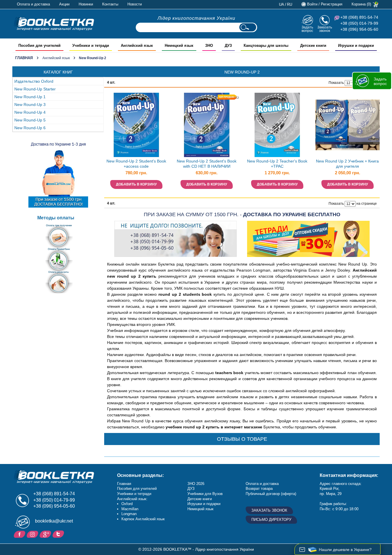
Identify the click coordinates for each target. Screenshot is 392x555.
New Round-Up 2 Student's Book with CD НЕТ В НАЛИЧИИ (206, 164)
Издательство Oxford (33, 81)
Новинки (86, 4)
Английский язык (56, 58)
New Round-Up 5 (30, 120)
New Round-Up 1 (30, 96)
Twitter (59, 534)
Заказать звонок (324, 28)
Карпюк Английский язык (143, 519)
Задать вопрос (307, 28)
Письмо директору (271, 519)
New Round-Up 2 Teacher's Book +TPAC (277, 164)
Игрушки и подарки (203, 504)
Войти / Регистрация (324, 4)
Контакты (110, 4)
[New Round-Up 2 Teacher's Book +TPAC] (277, 125)
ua (281, 4)
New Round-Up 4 (30, 112)
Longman (129, 514)
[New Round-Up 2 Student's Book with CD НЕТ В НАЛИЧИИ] (206, 125)
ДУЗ (191, 488)
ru (289, 4)
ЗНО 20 (193, 483)
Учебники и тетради (134, 494)
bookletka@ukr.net (54, 521)
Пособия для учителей (137, 488)
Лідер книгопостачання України (196, 18)
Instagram (33, 534)
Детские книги (199, 499)
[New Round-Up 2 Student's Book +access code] (136, 125)
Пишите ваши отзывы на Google (46, 534)
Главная (24, 58)
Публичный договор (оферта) (271, 494)
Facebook (20, 534)
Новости (134, 4)
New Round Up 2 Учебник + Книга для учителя (347, 164)
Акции (64, 4)
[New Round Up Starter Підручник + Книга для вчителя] (347, 125)
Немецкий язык (200, 509)
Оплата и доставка (33, 4)
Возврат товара (259, 488)
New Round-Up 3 (30, 104)
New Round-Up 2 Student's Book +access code (136, 164)
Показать (336, 83)
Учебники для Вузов (205, 494)
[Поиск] (247, 27)
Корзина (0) (361, 4)
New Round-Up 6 (30, 127)
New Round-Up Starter (35, 89)
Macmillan (129, 509)
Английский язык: (132, 499)
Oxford (127, 504)
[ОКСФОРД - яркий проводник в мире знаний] (54, 23)
